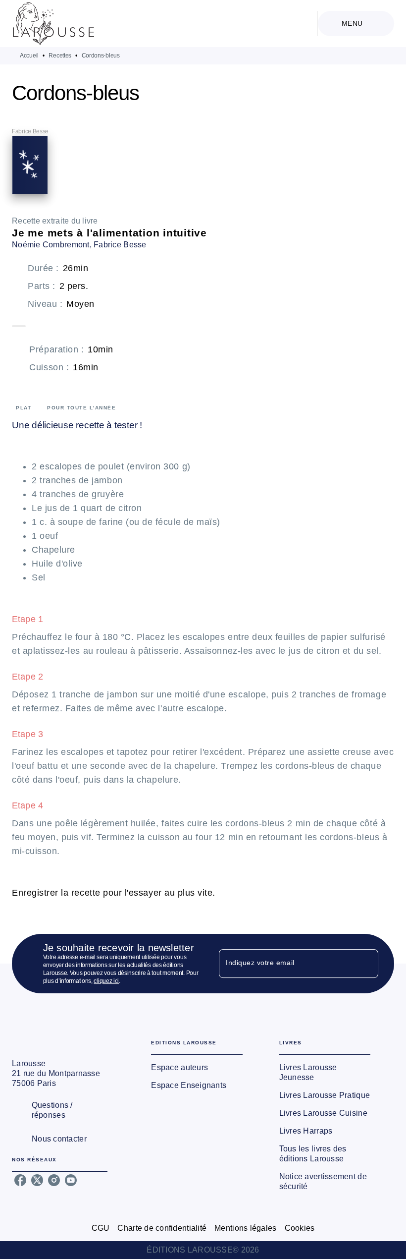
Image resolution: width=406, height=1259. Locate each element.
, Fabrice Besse (118, 244)
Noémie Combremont (51, 244)
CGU (101, 1228)
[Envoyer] (366, 963)
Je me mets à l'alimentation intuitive (109, 232)
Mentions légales (245, 1228)
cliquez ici (106, 980)
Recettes (60, 55)
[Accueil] (53, 23)
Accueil (29, 55)
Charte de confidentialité (161, 1228)
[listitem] (20, 1180)
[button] (196, 1068)
